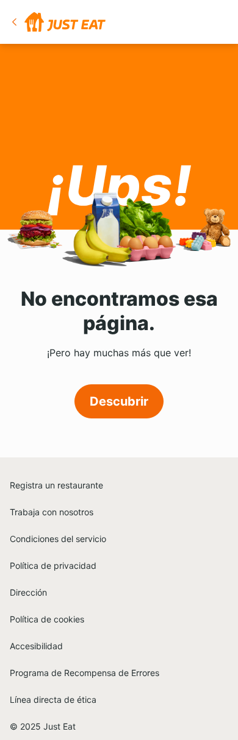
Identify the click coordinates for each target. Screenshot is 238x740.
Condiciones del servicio (58, 539)
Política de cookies (47, 619)
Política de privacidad (53, 565)
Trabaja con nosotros (51, 512)
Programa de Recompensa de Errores (84, 673)
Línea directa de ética (53, 699)
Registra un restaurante (56, 485)
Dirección (28, 592)
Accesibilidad (36, 646)
